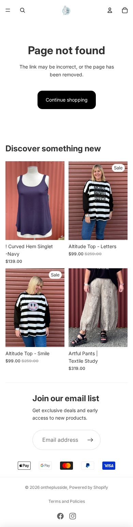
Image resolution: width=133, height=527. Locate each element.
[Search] (22, 10)
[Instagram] (73, 516)
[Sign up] (91, 440)
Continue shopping (67, 100)
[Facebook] (60, 516)
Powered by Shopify (88, 487)
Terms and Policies (66, 501)
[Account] (109, 10)
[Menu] (8, 10)
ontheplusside (54, 487)
